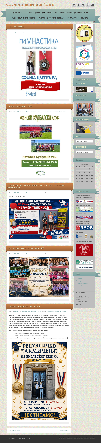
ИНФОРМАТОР (72, 18)
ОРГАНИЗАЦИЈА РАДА (35, 12)
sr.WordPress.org (82, 286)
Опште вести (12, 33)
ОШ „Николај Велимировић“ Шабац (30, 4)
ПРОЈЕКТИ (51, 12)
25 (79, 181)
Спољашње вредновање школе (73, 12)
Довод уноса (80, 281)
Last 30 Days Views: (82, 297)
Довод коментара (82, 283)
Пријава (79, 278)
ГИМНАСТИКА (16, 26)
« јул (77, 187)
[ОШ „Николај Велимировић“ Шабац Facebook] (79, 5)
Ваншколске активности (60, 32)
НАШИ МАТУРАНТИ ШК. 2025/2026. (26, 248)
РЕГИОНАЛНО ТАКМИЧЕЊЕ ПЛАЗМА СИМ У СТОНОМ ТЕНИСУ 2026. (36, 186)
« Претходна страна (14, 430)
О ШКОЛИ (84, 18)
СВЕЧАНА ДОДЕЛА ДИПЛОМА (24, 306)
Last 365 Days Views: (83, 302)
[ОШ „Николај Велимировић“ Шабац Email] (92, 5)
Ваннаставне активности (53, 192)
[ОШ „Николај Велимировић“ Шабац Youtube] (83, 5)
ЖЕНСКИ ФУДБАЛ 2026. (21, 106)
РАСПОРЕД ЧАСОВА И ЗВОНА (51, 18)
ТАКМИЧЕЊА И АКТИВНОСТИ (23, 18)
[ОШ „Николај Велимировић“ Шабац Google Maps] (88, 5)
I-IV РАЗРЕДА (50, 32)
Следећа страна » (65, 430)
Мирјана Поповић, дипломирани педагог (31, 32)
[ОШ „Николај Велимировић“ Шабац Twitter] (74, 5)
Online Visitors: (81, 292)
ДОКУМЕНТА (17, 12)
